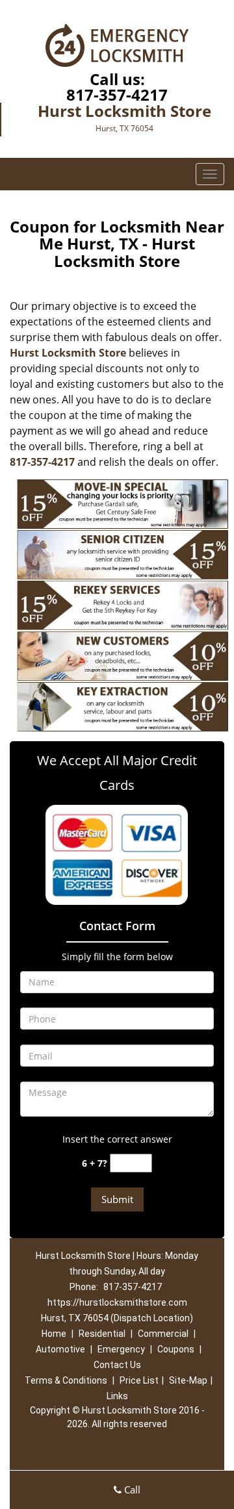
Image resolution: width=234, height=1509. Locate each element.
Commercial (163, 1333)
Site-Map (188, 1380)
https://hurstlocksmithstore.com (117, 1302)
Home (54, 1333)
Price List (139, 1380)
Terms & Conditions (66, 1380)
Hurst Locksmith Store (68, 353)
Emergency (121, 1349)
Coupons (175, 1349)
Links (117, 1396)
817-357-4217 (117, 94)
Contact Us (117, 1365)
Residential (102, 1333)
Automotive (60, 1349)
